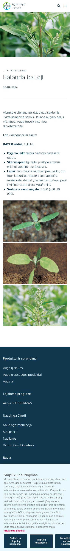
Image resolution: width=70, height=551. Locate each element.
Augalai (8, 381)
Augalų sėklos (13, 368)
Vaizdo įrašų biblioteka (18, 445)
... (3, 70)
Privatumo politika (14, 530)
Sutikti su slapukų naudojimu (15, 541)
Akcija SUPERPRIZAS (17, 403)
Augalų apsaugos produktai (22, 374)
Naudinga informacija (17, 425)
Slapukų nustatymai (41, 541)
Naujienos (9, 438)
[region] (35, 507)
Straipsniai (10, 432)
